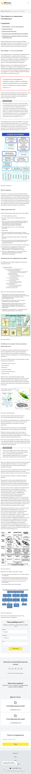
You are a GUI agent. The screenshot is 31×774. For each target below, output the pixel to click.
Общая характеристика (9, 31)
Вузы (15, 757)
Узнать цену (15, 648)
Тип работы (4, 635)
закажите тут (6, 87)
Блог (15, 760)
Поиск (15, 744)
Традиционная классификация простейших (15, 34)
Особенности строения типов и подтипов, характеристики (15, 37)
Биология (7, 11)
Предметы (15, 753)
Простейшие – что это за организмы (13, 27)
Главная (2, 11)
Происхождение (7, 29)
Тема (3, 641)
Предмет (4, 629)
